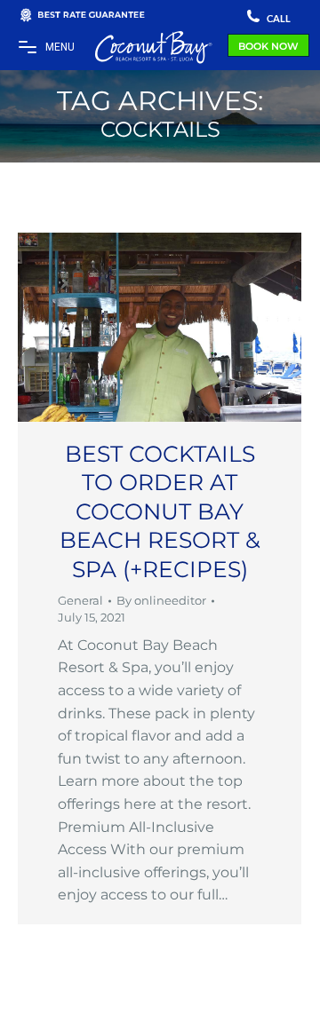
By (161, 600)
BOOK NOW (268, 46)
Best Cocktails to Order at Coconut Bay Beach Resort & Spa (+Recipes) (160, 511)
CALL (278, 18)
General (80, 600)
